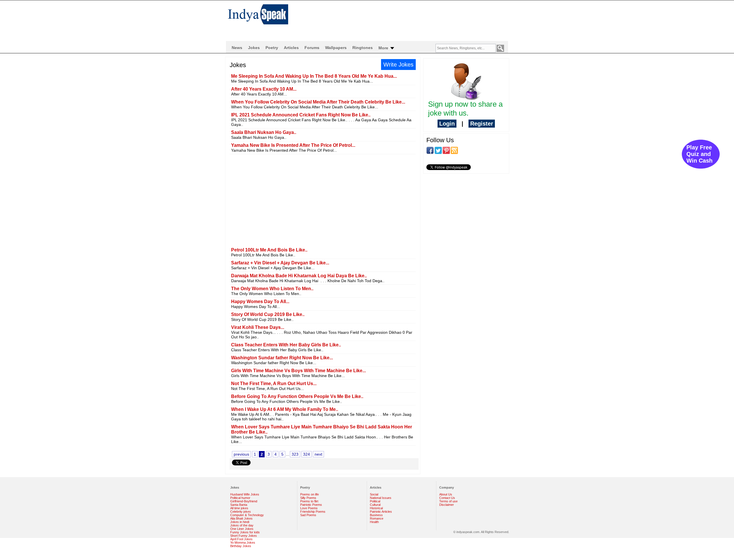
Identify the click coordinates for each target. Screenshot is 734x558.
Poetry (272, 47)
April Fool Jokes (241, 539)
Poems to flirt (309, 501)
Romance (376, 518)
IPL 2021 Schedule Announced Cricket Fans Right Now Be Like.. (300, 114)
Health (374, 522)
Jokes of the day (241, 525)
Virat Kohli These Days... (257, 327)
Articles (291, 47)
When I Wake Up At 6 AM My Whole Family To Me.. (284, 409)
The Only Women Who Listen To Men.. (272, 288)
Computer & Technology (247, 515)
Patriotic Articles (381, 511)
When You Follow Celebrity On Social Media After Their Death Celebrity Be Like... (318, 101)
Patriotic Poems (311, 504)
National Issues (380, 498)
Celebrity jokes (240, 511)
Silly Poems (308, 498)
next (318, 454)
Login (447, 123)
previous (241, 454)
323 (295, 454)
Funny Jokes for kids (245, 532)
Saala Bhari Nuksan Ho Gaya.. (263, 132)
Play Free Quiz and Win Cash (699, 154)
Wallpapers (336, 47)
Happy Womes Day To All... (260, 301)
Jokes (254, 47)
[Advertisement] (404, 19)
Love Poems (309, 508)
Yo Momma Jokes (242, 542)
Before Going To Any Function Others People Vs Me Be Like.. (297, 396)
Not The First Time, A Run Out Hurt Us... (274, 383)
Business (376, 515)
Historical (376, 508)
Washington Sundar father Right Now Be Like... (282, 357)
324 (306, 454)
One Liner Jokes (241, 528)
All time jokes (239, 508)
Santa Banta (238, 504)
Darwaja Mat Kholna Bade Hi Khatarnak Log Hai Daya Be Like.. (299, 275)
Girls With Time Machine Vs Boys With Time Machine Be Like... (298, 370)
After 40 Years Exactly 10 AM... (263, 89)
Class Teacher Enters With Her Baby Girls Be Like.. (286, 344)
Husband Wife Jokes (244, 494)
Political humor (240, 498)
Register (481, 123)
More (383, 48)
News (237, 47)
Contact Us (447, 498)
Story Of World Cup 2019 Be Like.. (267, 314)
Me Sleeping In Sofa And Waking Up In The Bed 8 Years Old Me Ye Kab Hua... (314, 76)
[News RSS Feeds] (454, 150)
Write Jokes (398, 64)
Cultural (375, 504)
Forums (311, 47)
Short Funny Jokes (243, 535)
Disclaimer (446, 504)
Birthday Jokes (240, 546)
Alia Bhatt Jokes (241, 518)
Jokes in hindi (239, 522)
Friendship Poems (312, 511)
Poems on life (309, 494)
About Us (445, 494)
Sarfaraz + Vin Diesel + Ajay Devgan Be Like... (280, 262)
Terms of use (448, 501)
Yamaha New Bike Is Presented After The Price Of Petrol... (293, 145)
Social (374, 494)
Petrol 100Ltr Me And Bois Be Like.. (269, 249)
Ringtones (362, 47)
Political (375, 501)
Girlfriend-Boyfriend (243, 501)
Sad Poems (308, 515)
